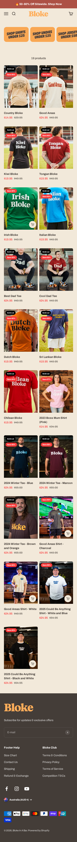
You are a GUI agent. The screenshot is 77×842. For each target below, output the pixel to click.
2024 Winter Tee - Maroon (55, 483)
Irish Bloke (11, 234)
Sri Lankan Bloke (50, 356)
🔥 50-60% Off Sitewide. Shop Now (38, 4)
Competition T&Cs (53, 775)
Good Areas (47, 113)
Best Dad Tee (12, 296)
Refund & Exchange (16, 775)
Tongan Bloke (48, 173)
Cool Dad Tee (48, 296)
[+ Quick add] (32, 224)
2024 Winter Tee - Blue (18, 483)
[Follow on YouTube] (26, 788)
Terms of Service (52, 768)
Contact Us (11, 762)
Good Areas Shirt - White (20, 609)
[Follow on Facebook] (6, 788)
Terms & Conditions (54, 755)
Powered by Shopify (38, 830)
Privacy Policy (50, 762)
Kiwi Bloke (11, 173)
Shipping (9, 768)
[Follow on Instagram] (16, 788)
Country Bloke (13, 113)
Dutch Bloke (12, 356)
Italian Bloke (47, 234)
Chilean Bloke (13, 417)
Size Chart (10, 755)
